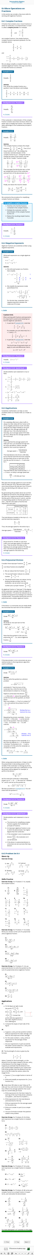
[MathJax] (28, 1249)
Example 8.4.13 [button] (20, 789)
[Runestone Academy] (17, 1249)
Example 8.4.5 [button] (19, 323)
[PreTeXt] (6, 1249)
